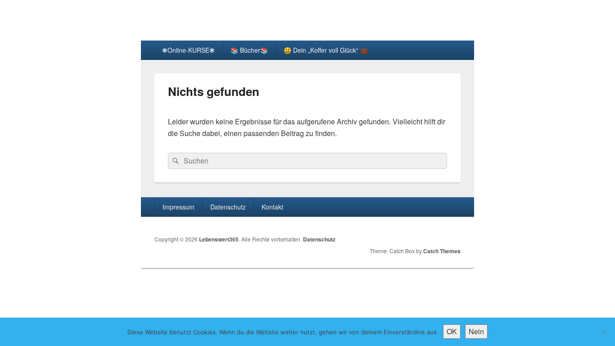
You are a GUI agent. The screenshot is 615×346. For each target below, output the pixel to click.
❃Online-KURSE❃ (188, 50)
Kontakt (272, 206)
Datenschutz (228, 206)
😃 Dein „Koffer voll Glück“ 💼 (326, 50)
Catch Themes (442, 251)
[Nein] (603, 332)
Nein (476, 331)
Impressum (178, 206)
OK (452, 331)
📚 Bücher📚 (249, 50)
